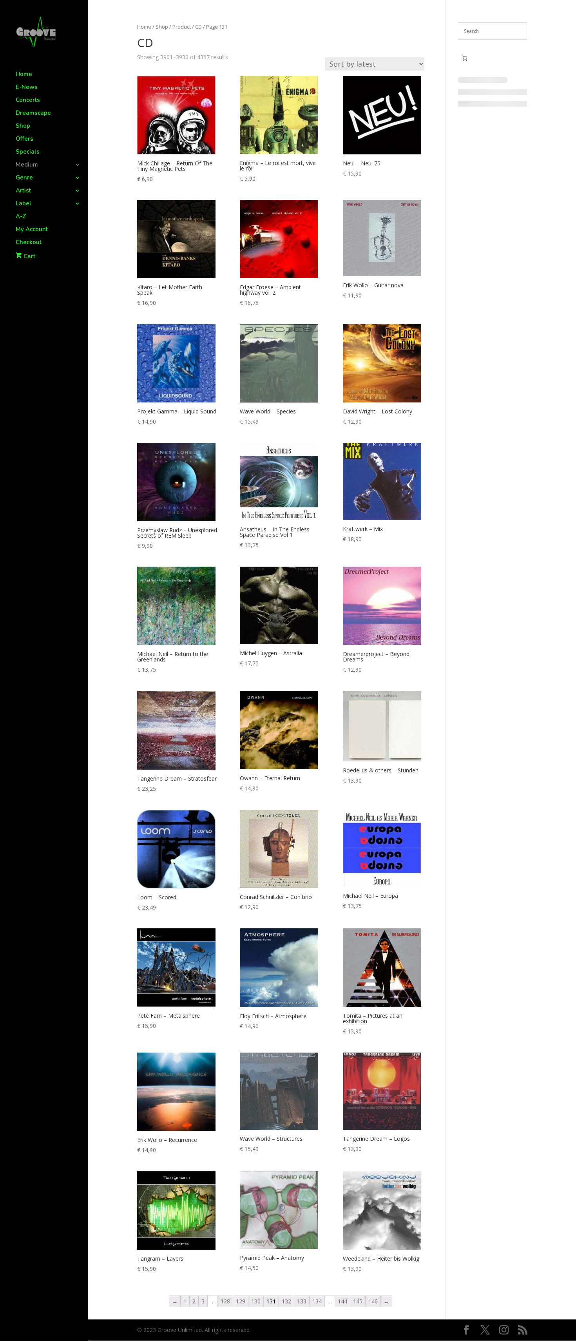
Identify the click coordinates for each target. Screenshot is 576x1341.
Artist (23, 191)
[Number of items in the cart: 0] (464, 58)
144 (342, 1301)
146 (373, 1301)
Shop (23, 126)
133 (301, 1301)
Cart (29, 256)
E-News (27, 87)
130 (256, 1301)
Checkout (29, 242)
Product (181, 26)
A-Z (21, 217)
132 (286, 1301)
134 (317, 1301)
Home (24, 74)
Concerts (28, 100)
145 (357, 1301)
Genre (24, 178)
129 (240, 1301)
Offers (24, 139)
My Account (32, 230)
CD (198, 26)
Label (23, 204)
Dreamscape (33, 113)
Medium (27, 165)
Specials (28, 152)
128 (225, 1301)
